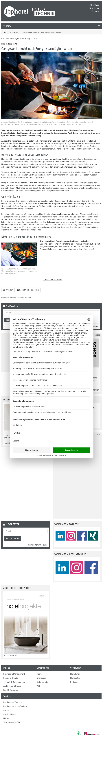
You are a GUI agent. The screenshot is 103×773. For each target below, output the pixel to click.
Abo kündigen (9, 714)
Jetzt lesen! (89, 249)
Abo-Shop (94, 5)
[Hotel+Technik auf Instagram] (76, 567)
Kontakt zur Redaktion (28, 290)
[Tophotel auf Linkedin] (60, 536)
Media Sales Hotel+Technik (15, 706)
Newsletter (94, 8)
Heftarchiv (7, 718)
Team (39, 674)
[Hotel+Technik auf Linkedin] (62, 567)
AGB (39, 686)
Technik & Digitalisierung (14, 682)
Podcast (95, 11)
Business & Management (12, 38)
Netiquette (75, 678)
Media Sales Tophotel (12, 702)
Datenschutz (42, 682)
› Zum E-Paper (10, 655)
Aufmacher (14, 32)
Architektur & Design (12, 686)
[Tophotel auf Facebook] (82, 536)
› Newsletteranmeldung (37, 545)
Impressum (41, 678)
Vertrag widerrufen (11, 722)
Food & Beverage (10, 690)
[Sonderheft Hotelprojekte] (25, 653)
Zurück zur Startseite (51, 279)
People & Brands (10, 678)
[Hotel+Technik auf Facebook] (91, 567)
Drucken (8, 290)
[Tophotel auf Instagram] (71, 536)
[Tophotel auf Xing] (93, 536)
